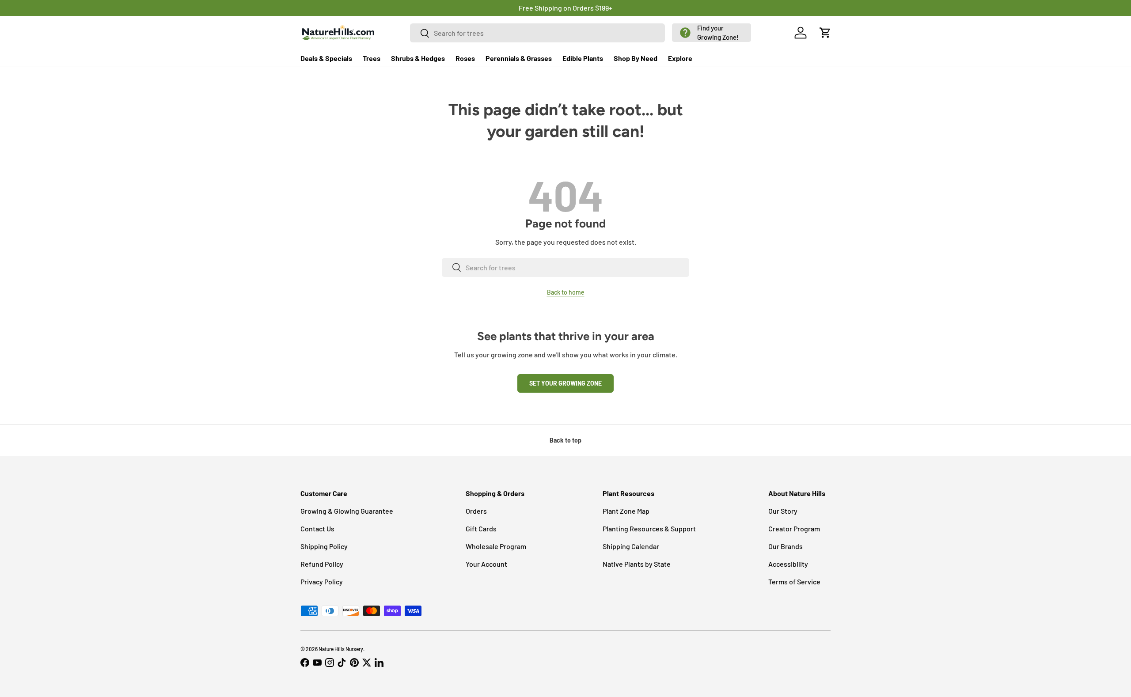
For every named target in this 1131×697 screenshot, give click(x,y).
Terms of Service (794, 581)
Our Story (782, 511)
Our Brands (785, 546)
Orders (476, 511)
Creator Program (794, 528)
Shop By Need (635, 58)
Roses (465, 58)
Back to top (565, 440)
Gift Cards (481, 528)
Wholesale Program (496, 546)
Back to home (565, 292)
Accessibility (788, 564)
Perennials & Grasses (519, 58)
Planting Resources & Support (649, 528)
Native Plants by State (637, 564)
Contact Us (317, 528)
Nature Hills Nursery (341, 649)
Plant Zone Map (626, 511)
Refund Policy (321, 564)
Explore (680, 58)
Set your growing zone (565, 383)
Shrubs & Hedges (418, 58)
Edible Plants (582, 58)
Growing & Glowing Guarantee (346, 511)
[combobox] (537, 32)
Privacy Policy (321, 581)
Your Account (486, 564)
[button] (711, 32)
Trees (371, 58)
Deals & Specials (326, 58)
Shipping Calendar (631, 546)
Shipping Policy (324, 546)
